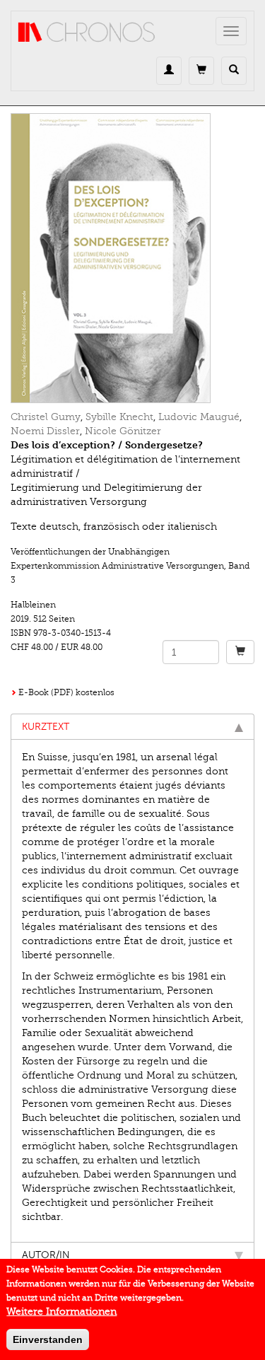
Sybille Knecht (119, 417)
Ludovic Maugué (199, 417)
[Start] (87, 32)
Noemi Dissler (45, 431)
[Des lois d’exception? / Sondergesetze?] (132, 258)
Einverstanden (48, 1339)
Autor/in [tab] (46, 1255)
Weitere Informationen (61, 1311)
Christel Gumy (46, 417)
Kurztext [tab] (45, 726)
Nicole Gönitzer (123, 431)
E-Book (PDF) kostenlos (66, 692)
